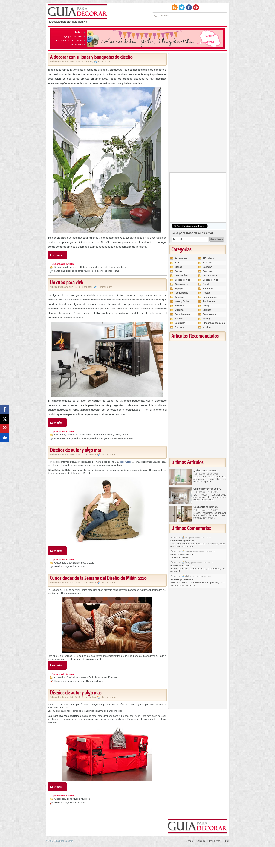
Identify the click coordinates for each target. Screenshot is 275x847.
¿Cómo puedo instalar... (205, 470)
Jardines (179, 305)
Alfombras (208, 258)
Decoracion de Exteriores (210, 277)
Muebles (121, 267)
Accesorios (59, 434)
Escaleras (208, 284)
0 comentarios (105, 287)
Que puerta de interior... (205, 507)
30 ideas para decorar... (182, 579)
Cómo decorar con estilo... (207, 489)
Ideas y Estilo (101, 267)
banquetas (59, 271)
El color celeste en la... (182, 565)
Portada (79, 32)
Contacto (201, 841)
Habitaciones (87, 267)
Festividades (181, 293)
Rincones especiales (214, 323)
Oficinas (207, 310)
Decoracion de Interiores (66, 267)
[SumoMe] (4, 437)
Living (112, 267)
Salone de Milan (94, 681)
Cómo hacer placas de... (183, 540)
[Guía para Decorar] (77, 11)
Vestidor (207, 327)
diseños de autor (74, 271)
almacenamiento (62, 438)
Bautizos (207, 262)
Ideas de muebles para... (183, 554)
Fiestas (206, 293)
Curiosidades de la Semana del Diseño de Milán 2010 (98, 578)
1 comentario (104, 61)
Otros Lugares (182, 314)
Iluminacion (101, 677)
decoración (125, 462)
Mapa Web (214, 841)
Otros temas (209, 314)
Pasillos (179, 318)
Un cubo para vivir (66, 283)
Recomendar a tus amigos (69, 40)
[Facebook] (4, 409)
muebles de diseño (93, 271)
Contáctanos (76, 44)
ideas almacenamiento (123, 438)
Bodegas (207, 267)
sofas (116, 271)
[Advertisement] (197, 113)
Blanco (178, 267)
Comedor (208, 271)
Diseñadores (99, 434)
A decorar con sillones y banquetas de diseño (91, 57)
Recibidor (180, 323)
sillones (108, 271)
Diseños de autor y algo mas (75, 450)
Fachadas (208, 288)
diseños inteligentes (100, 438)
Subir (226, 841)
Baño (177, 262)
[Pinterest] (4, 428)
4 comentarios (109, 697)
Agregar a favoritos (73, 36)
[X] (4, 419)
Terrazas (179, 327)
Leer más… (57, 255)
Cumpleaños (181, 275)
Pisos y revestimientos (211, 320)
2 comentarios (109, 582)
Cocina (178, 271)
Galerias (179, 297)
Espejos (179, 288)
